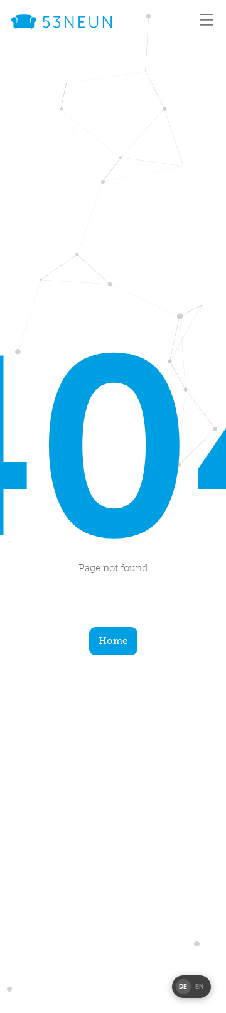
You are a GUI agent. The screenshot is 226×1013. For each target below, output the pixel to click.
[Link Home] (61, 22)
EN (199, 986)
